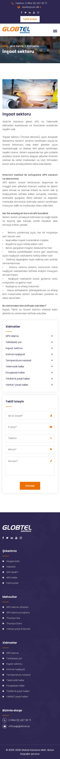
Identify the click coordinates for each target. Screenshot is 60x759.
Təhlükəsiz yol (13, 342)
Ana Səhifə (16, 46)
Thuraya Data (14, 623)
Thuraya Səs (13, 618)
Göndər (30, 485)
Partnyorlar (12, 583)
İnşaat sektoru (14, 348)
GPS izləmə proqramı (18, 612)
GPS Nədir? (12, 572)
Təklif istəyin (30, 19)
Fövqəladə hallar (15, 372)
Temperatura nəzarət (18, 360)
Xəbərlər (11, 566)
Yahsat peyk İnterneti (18, 629)
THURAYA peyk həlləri (18, 378)
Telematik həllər (15, 366)
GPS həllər (11, 577)
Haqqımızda (13, 561)
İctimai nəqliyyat (15, 354)
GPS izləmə (12, 336)
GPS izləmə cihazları (17, 607)
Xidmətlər (33, 46)
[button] (54, 31)
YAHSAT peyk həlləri (17, 384)
